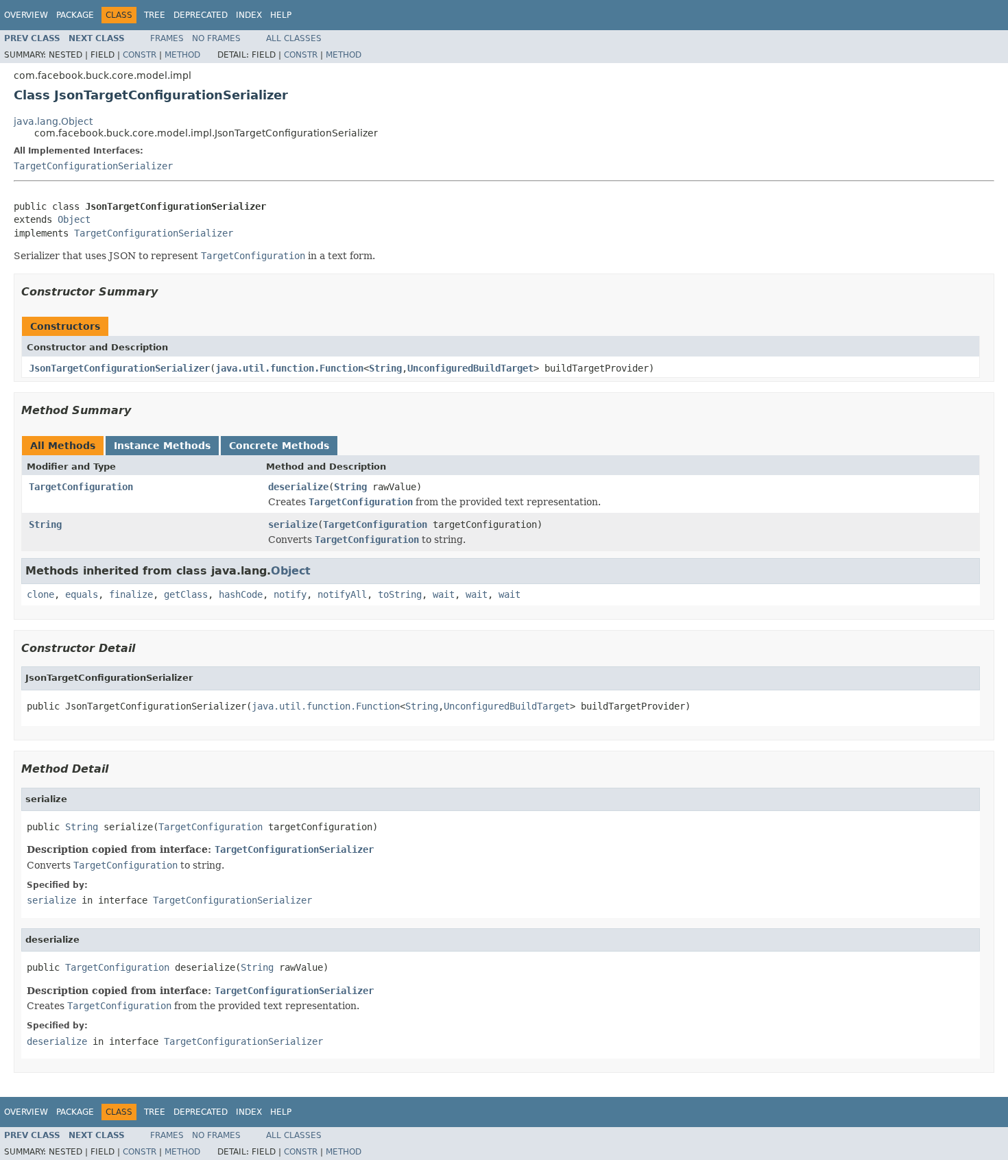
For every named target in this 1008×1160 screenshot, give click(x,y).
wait (444, 594)
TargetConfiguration (81, 486)
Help (280, 15)
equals (81, 594)
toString (400, 594)
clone (40, 594)
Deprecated (200, 15)
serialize (292, 524)
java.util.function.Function (289, 368)
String (385, 368)
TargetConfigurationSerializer (93, 165)
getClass (186, 594)
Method (182, 55)
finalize (131, 594)
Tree (154, 15)
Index (249, 15)
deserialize (298, 486)
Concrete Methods (279, 445)
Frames (167, 38)
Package (75, 15)
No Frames (216, 38)
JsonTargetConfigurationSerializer (119, 368)
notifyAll (342, 594)
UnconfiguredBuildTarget (470, 368)
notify (290, 594)
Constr (139, 55)
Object (74, 219)
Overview (26, 15)
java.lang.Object (53, 121)
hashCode (241, 594)
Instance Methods (162, 445)
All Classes (294, 38)
